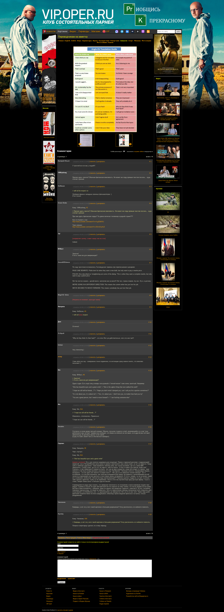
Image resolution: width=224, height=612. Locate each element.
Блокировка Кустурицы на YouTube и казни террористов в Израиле (168, 161)
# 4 (150, 203)
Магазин (95, 31)
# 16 (150, 427)
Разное (110, 42)
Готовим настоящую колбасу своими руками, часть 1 (168, 118)
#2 (87, 208)
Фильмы (137, 41)
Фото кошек (146, 41)
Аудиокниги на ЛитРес (133, 593)
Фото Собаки (102, 42)
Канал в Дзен (77, 596)
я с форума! (60, 553)
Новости (50, 31)
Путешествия (104, 41)
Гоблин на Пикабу (105, 601)
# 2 (150, 173)
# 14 (150, 370)
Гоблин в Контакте (106, 599)
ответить (93, 161)
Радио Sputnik (104, 604)
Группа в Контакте (106, 596)
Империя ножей (49, 137)
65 (168, 212)
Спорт (130, 41)
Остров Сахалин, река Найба (168, 235)
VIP (107, 31)
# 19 (150, 514)
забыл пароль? (61, 551)
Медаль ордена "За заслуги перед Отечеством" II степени (168, 258)
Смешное (123, 41)
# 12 (150, 345)
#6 (84, 375)
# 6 (150, 249)
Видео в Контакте (79, 591)
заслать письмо (63, 610)
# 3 (150, 186)
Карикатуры (87, 41)
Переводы (83, 31)
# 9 (150, 307)
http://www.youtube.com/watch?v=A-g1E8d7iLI (88, 221)
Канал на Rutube (78, 593)
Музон (95, 41)
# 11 (150, 334)
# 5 (150, 234)
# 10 (150, 322)
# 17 (150, 444)
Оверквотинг (93, 558)
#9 (85, 448)
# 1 (150, 161)
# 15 (150, 405)
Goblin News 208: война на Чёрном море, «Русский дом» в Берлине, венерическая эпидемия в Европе (168, 140)
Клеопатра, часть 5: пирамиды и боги (168, 98)
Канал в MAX (104, 593)
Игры (79, 41)
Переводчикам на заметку (73, 36)
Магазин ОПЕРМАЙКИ (49, 199)
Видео (73, 31)
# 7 (150, 263)
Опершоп (49, 601)
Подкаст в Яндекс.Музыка (81, 601)
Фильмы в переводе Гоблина (135, 591)
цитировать (101, 161)
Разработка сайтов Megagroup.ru (137, 596)
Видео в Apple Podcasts (80, 599)
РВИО (168, 307)
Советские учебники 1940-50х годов (49, 168)
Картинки (62, 31)
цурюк (71, 610)
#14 (81, 409)
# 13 (150, 357)
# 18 (150, 503)
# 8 (150, 295)
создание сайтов (138, 151)
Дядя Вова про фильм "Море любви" (168, 181)
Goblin (73, 41)
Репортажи (114, 41)
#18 (86, 519)
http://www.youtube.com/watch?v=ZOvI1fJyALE (88, 227)
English (67, 41)
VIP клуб (49, 604)
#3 (85, 311)
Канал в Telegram (105, 591)
